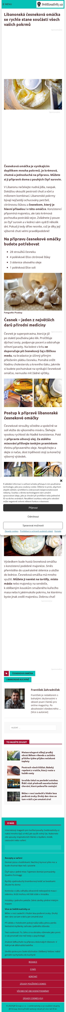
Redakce (33, 962)
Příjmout (33, 507)
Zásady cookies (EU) (33, 998)
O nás (33, 969)
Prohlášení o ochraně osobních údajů (36, 531)
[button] (61, 480)
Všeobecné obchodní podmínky (33, 991)
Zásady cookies (11, 531)
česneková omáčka (22, 673)
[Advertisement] (33, 54)
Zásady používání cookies (33, 983)
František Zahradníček (45, 690)
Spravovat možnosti (33, 525)
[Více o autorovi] (39, 712)
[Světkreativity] (50, 4)
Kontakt (57, 531)
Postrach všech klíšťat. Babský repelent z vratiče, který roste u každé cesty (38, 770)
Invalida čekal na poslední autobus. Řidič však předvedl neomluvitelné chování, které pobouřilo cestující (40, 783)
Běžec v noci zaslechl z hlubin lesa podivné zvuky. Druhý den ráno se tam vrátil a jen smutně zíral (39, 796)
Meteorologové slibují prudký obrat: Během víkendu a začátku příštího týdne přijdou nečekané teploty (38, 757)
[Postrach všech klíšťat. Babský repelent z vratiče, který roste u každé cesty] (13, 770)
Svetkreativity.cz (51, 830)
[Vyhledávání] (33, 727)
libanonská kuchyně (17, 679)
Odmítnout (33, 516)
